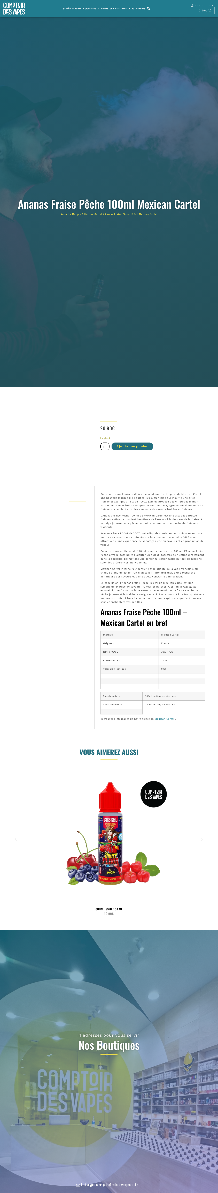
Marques (140, 8)
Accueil (65, 214)
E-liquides (103, 8)
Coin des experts (119, 8)
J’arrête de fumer (72, 8)
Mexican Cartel (93, 214)
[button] (149, 8)
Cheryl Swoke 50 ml (109, 909)
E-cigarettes (89, 8)
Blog (131, 8)
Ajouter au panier (132, 446)
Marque (76, 214)
